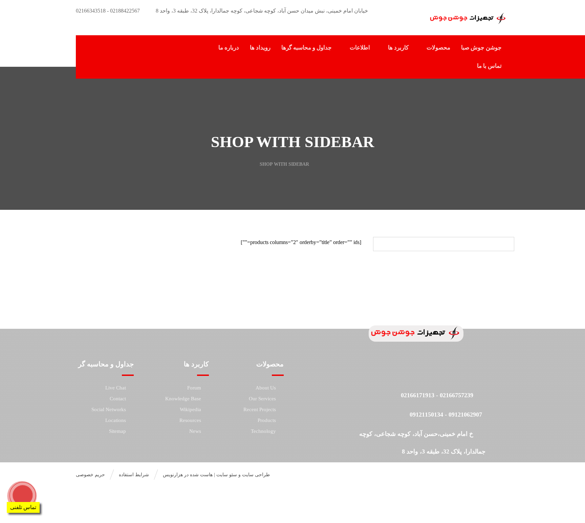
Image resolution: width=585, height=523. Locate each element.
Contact (118, 398)
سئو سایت (226, 474)
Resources (190, 420)
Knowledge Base (183, 398)
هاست (206, 474)
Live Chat (115, 387)
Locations (115, 420)
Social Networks (108, 409)
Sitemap (117, 431)
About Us (266, 387)
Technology (263, 431)
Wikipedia (190, 409)
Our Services (262, 398)
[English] (103, 43)
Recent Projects (259, 409)
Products (267, 420)
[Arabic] (96, 43)
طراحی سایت (256, 474)
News (195, 431)
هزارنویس (173, 474)
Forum (194, 387)
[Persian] (109, 43)
